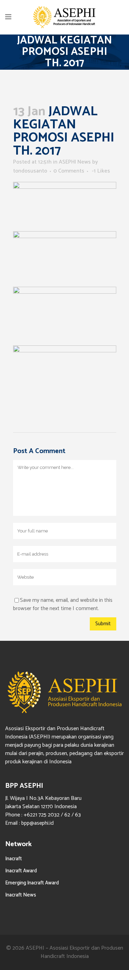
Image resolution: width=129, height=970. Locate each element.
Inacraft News (20, 895)
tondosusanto (30, 171)
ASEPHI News (75, 162)
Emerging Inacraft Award (32, 883)
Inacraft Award (21, 870)
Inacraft (13, 858)
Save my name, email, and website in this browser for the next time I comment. (62, 604)
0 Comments (68, 171)
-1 (101, 171)
